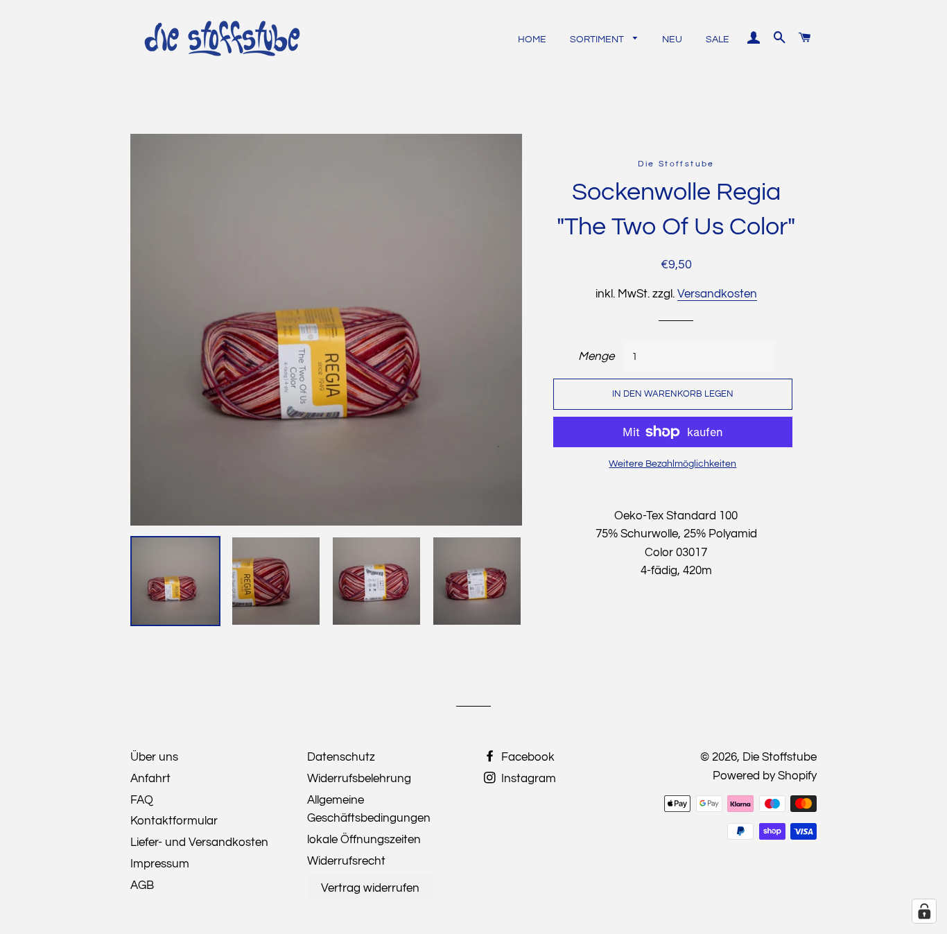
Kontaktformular (174, 821)
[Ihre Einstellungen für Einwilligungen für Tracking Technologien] (924, 911)
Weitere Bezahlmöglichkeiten (672, 464)
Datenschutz (341, 757)
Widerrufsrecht (346, 861)
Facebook (526, 757)
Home (532, 39)
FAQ (141, 800)
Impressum (159, 864)
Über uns (154, 757)
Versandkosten (717, 294)
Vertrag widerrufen (370, 888)
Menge (596, 356)
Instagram (527, 778)
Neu (672, 39)
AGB (142, 885)
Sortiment (598, 39)
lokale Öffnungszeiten (364, 839)
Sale (717, 39)
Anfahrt (150, 778)
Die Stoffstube (779, 757)
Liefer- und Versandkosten (199, 842)
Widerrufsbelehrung (359, 778)
